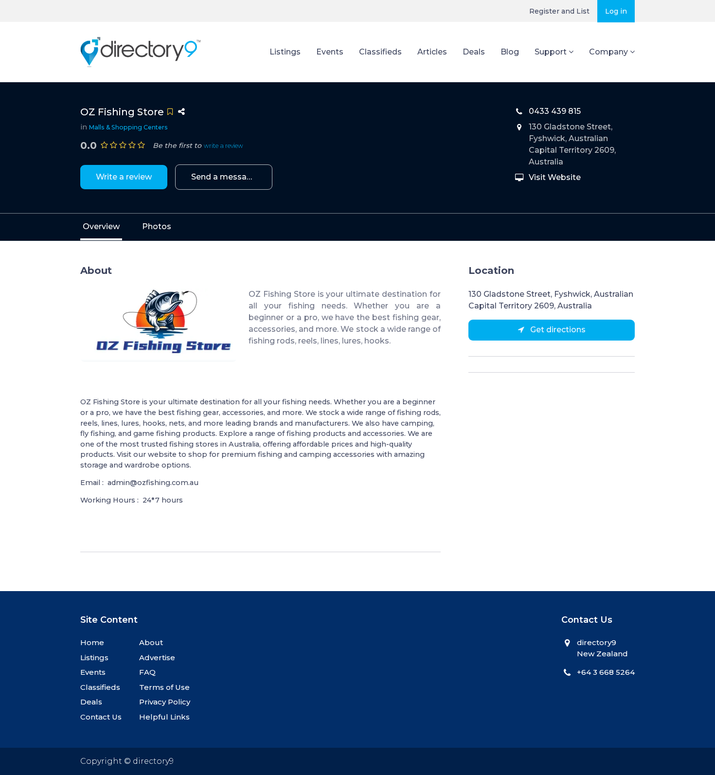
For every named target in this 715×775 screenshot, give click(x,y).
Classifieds (380, 51)
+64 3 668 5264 (606, 672)
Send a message (224, 176)
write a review (223, 145)
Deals (474, 51)
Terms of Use (164, 687)
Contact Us (101, 716)
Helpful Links (164, 716)
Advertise (157, 657)
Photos (156, 226)
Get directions (557, 329)
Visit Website (555, 177)
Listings (285, 51)
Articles (432, 51)
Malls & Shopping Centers (128, 127)
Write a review (124, 176)
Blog (509, 51)
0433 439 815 (555, 111)
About (151, 642)
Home (92, 642)
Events (329, 51)
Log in (616, 11)
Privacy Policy (164, 701)
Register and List (559, 11)
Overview (101, 226)
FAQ (147, 672)
